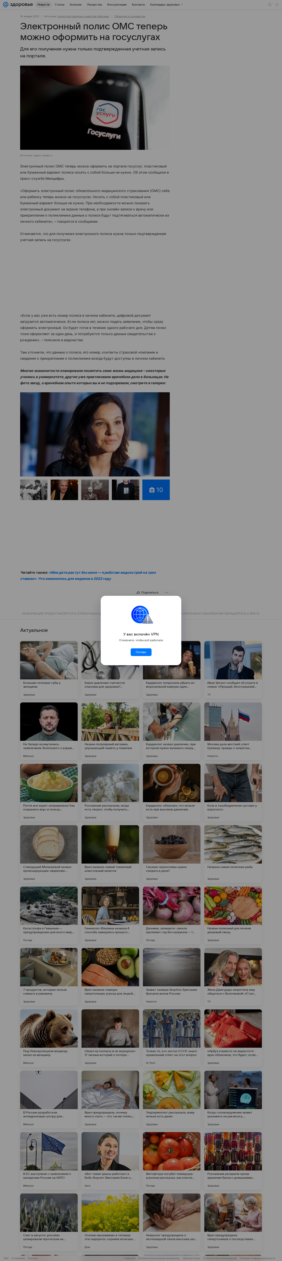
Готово (141, 652)
